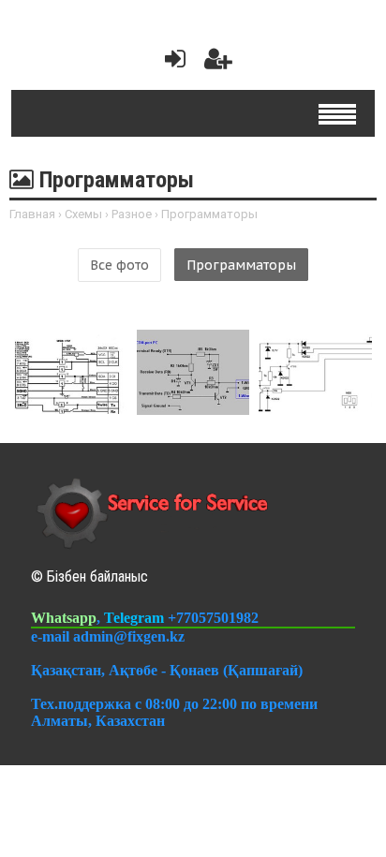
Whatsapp (63, 618)
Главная (32, 214)
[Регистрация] (218, 63)
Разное (131, 214)
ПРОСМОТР (88, 396)
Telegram (136, 618)
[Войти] (171, 63)
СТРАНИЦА (84, 366)
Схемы (83, 214)
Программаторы (241, 265)
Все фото (119, 265)
